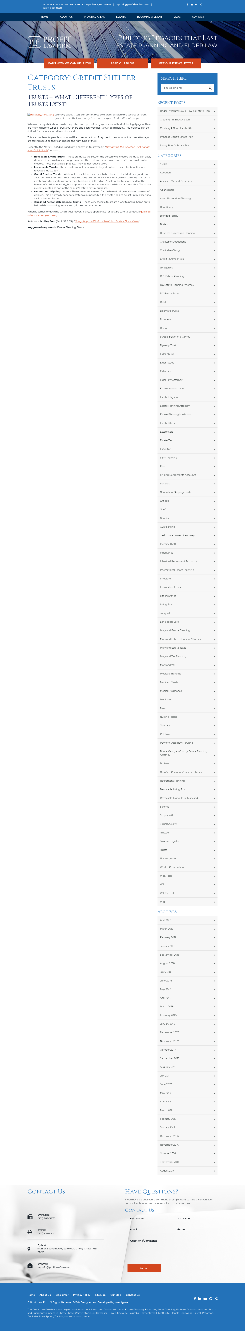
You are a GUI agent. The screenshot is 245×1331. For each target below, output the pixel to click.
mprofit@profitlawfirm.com (132, 4)
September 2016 (169, 1162)
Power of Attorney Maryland (176, 742)
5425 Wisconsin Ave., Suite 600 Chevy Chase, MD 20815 (77, 4)
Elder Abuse (167, 354)
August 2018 (167, 963)
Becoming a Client (149, 16)
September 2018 (170, 954)
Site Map (100, 1294)
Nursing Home (168, 716)
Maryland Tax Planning (173, 656)
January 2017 (167, 1127)
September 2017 (170, 1058)
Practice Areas (94, 16)
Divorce (164, 328)
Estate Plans (167, 423)
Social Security (168, 823)
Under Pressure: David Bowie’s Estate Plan (185, 110)
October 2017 (168, 1049)
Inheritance (166, 552)
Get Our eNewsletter (176, 63)
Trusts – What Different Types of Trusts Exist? (80, 100)
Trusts (163, 849)
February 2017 (168, 1118)
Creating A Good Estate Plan (177, 128)
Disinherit (165, 319)
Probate (165, 763)
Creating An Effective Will (175, 119)
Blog (177, 16)
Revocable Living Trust (173, 789)
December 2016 (169, 1136)
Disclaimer (62, 1294)
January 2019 (167, 946)
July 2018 (165, 972)
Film (162, 466)
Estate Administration (172, 388)
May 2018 (165, 989)
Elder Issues (167, 362)
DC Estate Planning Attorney (177, 284)
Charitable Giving (170, 250)
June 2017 (166, 1084)
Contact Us (133, 1294)
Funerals (165, 483)
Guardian (165, 518)
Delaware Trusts (169, 310)
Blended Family (169, 215)
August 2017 (167, 1067)
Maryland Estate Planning (175, 630)
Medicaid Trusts (169, 682)
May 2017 (165, 1092)
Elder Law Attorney (171, 379)
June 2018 (166, 980)
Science (164, 806)
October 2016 (168, 1153)
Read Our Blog (122, 63)
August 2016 (167, 1170)
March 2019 (167, 928)
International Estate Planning (177, 569)
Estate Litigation (169, 397)
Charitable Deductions (173, 241)
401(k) (163, 163)
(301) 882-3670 (52, 7)
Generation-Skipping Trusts (175, 492)
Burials (164, 224)
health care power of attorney (177, 535)
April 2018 (165, 997)
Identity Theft (168, 544)
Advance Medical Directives (176, 181)
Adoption (165, 172)
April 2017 (165, 1101)
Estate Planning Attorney (175, 405)
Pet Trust (165, 734)
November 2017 (169, 1041)
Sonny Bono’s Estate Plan (175, 145)
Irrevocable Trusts (170, 587)
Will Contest (167, 893)
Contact (198, 16)
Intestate (165, 578)
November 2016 (169, 1144)
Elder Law (166, 371)
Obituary (165, 725)
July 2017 (165, 1075)
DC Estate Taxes (169, 293)
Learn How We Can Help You (69, 63)
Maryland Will (168, 665)
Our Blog (115, 1294)
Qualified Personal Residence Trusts (181, 772)
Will (162, 884)
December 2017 (169, 1032)
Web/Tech (166, 875)
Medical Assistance (171, 690)
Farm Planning (168, 457)
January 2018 (167, 1023)
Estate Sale (166, 431)
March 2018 (167, 1006)
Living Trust (167, 604)
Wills (162, 901)
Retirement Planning (172, 780)
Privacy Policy (81, 1294)
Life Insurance (168, 595)
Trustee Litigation (170, 841)
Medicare (165, 699)
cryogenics (166, 267)
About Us (66, 16)
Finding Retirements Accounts (178, 474)
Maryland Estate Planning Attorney (180, 639)
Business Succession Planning (177, 233)
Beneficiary (166, 207)
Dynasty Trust (168, 345)
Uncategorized (168, 858)
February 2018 (168, 1015)
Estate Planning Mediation (175, 414)
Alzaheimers (167, 189)
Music (163, 708)
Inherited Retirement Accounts (178, 561)
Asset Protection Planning (175, 198)
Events (121, 16)
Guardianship (167, 526)
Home (44, 16)
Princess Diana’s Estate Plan (176, 136)
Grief (163, 509)
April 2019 (165, 920)
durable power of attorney (175, 336)
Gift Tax (164, 500)
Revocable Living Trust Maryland (179, 798)
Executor (165, 449)
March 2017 (167, 1110)
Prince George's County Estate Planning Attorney (183, 753)
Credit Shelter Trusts (172, 258)
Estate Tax (166, 440)
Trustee (164, 832)
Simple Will (166, 815)
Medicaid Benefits (170, 673)
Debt (163, 302)
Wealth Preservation (172, 867)
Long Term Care (169, 621)
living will (165, 613)
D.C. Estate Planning (172, 276)
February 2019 (168, 937)
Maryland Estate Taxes (173, 647)
